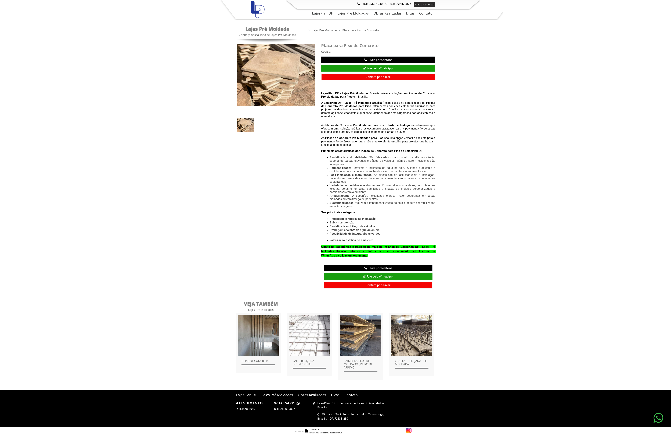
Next (320, 75)
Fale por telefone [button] (380, 60)
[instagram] (409, 430)
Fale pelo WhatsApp (379, 68)
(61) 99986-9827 (400, 4)
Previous (231, 75)
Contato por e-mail (378, 77)
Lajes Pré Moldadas (324, 30)
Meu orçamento (424, 4)
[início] (256, 9)
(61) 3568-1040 (372, 4)
